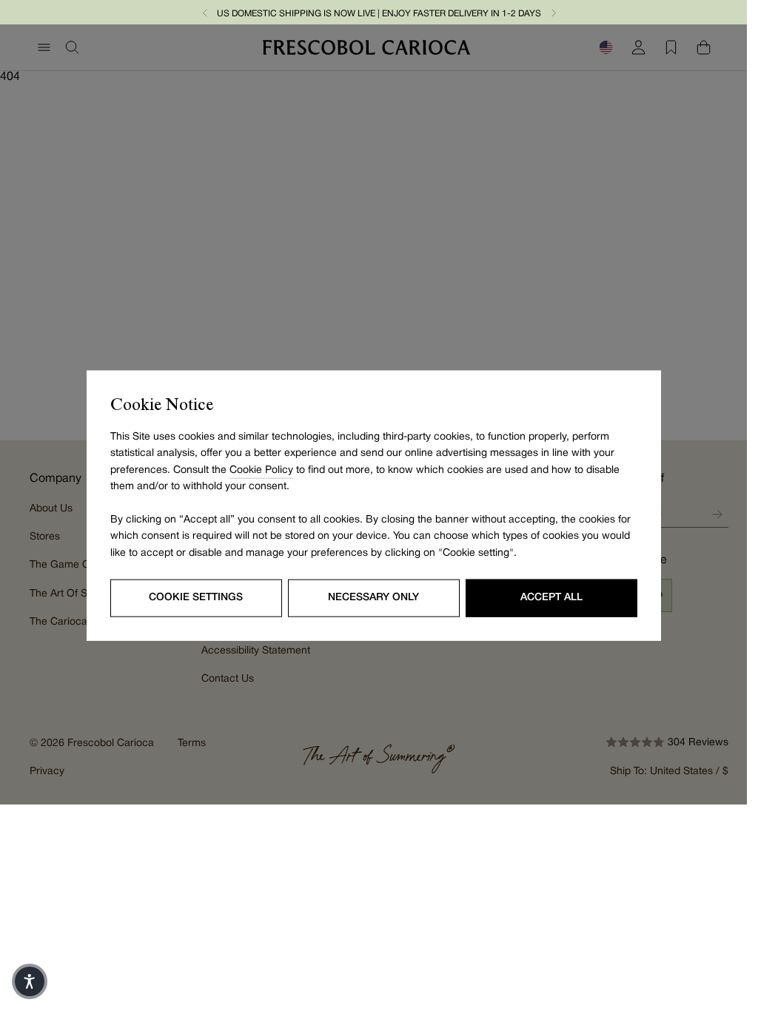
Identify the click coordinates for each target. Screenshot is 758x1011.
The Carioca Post (70, 622)
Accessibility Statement (255, 651)
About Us (51, 509)
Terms (192, 743)
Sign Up (717, 514)
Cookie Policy (261, 469)
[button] (205, 12)
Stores (45, 537)
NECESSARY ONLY (373, 597)
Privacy (47, 771)
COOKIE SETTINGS (196, 597)
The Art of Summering (82, 594)
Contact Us (227, 679)
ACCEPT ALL (551, 597)
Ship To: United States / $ (669, 771)
